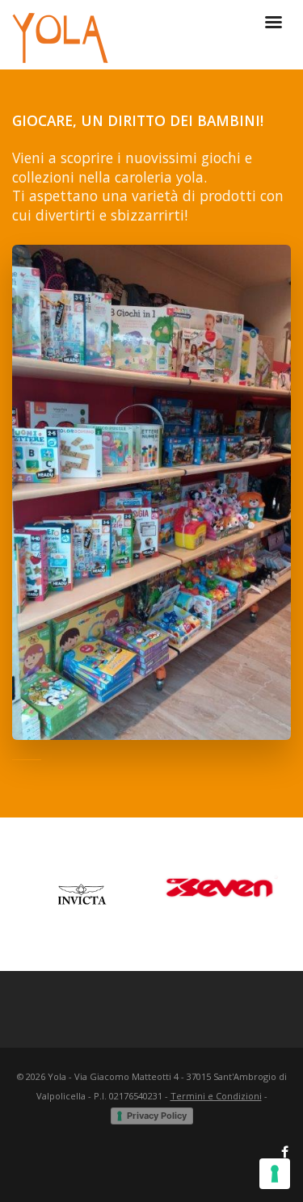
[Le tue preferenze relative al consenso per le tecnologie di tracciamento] (274, 1173)
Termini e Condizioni (216, 1096)
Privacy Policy (157, 1115)
